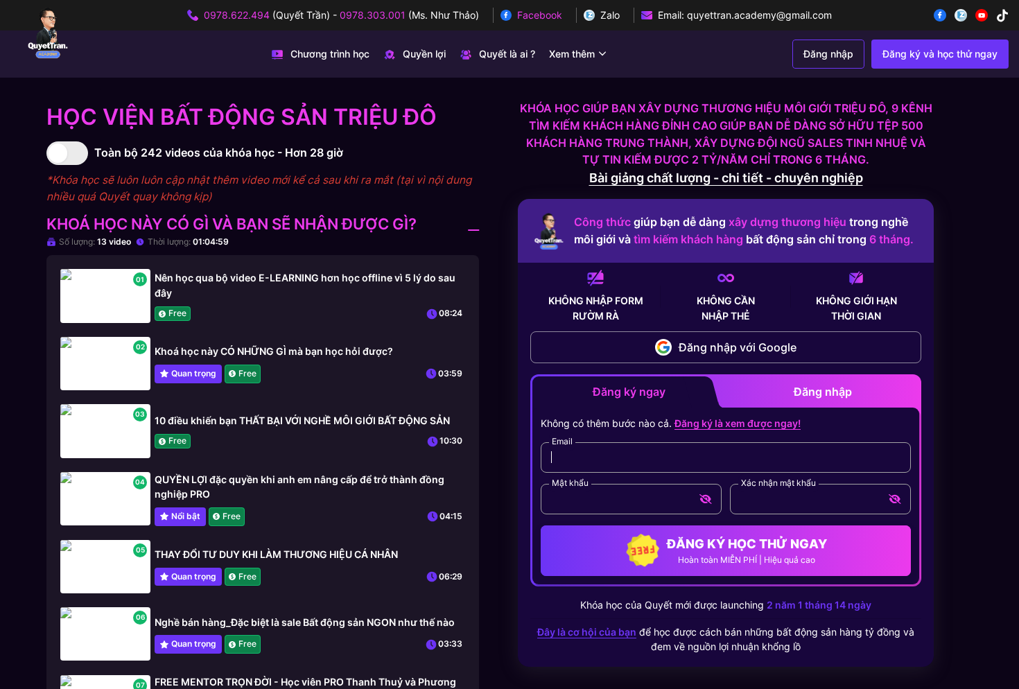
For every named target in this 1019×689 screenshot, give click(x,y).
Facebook (539, 15)
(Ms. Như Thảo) (409, 15)
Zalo (610, 15)
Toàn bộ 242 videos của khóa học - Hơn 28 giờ (218, 152)
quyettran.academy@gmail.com (759, 15)
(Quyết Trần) (267, 15)
